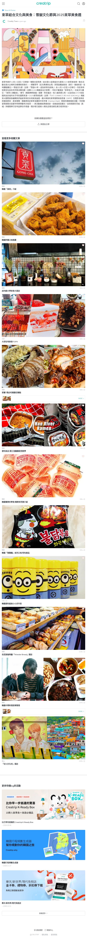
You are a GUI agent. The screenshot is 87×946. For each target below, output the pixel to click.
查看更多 (42, 913)
